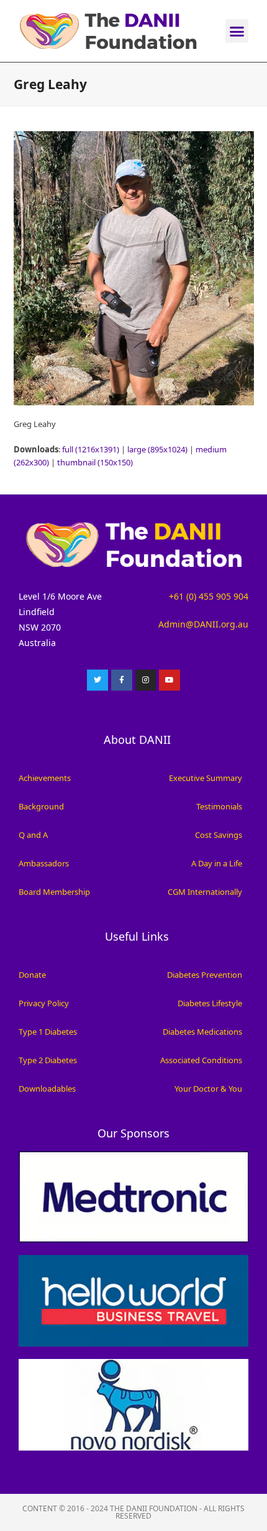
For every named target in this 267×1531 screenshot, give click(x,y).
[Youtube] (169, 680)
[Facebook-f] (121, 680)
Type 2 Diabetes (48, 1060)
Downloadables (47, 1088)
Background (41, 806)
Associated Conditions (201, 1060)
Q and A (33, 834)
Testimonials (219, 806)
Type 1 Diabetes (48, 1031)
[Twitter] (97, 680)
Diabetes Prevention (204, 974)
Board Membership (54, 891)
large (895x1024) (157, 449)
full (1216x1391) (90, 449)
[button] (237, 31)
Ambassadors (44, 863)
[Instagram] (145, 680)
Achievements (45, 777)
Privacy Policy (44, 1003)
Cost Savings (218, 834)
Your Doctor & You (208, 1088)
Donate (32, 974)
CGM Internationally (205, 891)
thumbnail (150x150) (95, 462)
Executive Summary (205, 777)
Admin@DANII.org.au (203, 624)
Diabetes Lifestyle (210, 1003)
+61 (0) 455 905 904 (208, 596)
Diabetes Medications (202, 1031)
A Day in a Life (216, 863)
